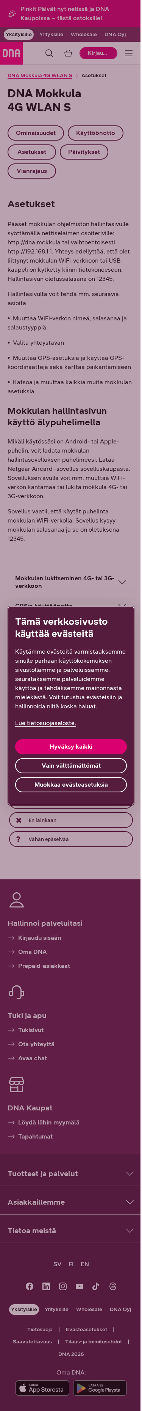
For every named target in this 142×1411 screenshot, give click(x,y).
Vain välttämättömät (68, 770)
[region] (68, 705)
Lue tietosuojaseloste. (45, 727)
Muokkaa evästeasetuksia (68, 789)
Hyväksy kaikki (68, 751)
